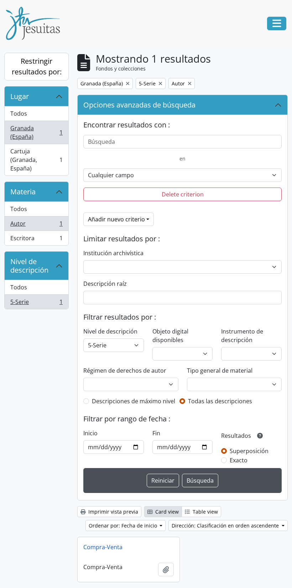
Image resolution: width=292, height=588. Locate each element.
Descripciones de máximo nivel (133, 401)
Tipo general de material (219, 370)
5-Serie (36, 303)
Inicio (90, 433)
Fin (156, 433)
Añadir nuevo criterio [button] (116, 219)
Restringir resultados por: (37, 66)
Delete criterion (183, 194)
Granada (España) (36, 132)
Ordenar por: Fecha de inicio (123, 525)
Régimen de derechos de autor (124, 370)
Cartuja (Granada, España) (36, 159)
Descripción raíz (105, 284)
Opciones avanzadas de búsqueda (139, 105)
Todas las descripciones (220, 401)
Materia (23, 191)
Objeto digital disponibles (170, 335)
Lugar (19, 96)
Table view (204, 511)
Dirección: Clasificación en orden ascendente (226, 525)
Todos (18, 113)
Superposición (249, 451)
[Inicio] (35, 23)
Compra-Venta (102, 547)
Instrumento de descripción (242, 335)
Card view (166, 511)
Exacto (238, 460)
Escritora (36, 239)
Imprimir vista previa (112, 511)
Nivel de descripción (29, 266)
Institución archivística (113, 253)
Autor (36, 225)
